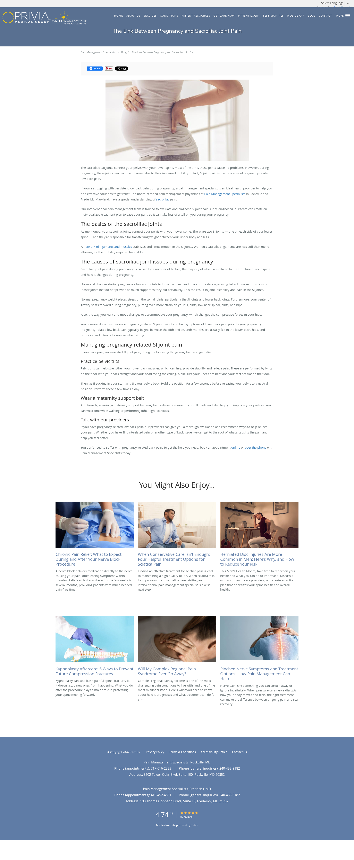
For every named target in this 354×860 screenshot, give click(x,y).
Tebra (194, 825)
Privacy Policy (155, 752)
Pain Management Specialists (98, 52)
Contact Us (239, 752)
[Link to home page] (43, 17)
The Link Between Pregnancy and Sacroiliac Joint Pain (163, 52)
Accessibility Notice (214, 752)
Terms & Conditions (182, 752)
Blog (124, 52)
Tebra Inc (134, 752)
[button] (347, 15)
